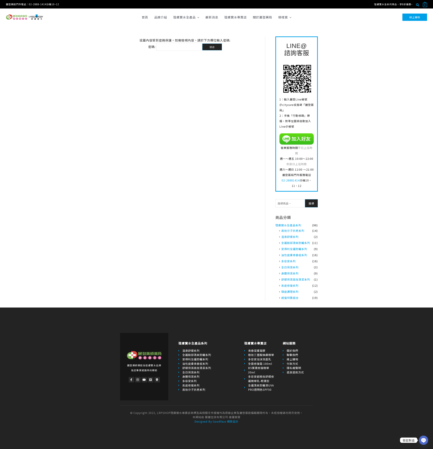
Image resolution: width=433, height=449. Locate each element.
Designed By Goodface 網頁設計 (216, 421)
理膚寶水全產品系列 (288, 225)
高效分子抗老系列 (292, 231)
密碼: (152, 46)
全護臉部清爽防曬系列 (295, 243)
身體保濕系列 (290, 273)
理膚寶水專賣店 (255, 343)
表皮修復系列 (290, 285)
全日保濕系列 (290, 267)
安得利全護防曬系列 (294, 249)
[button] (417, 5)
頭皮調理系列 (290, 292)
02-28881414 (291, 180)
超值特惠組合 (290, 298)
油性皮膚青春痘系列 (294, 255)
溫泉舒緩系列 (290, 237)
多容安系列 (288, 261)
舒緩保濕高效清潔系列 (295, 279)
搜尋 (311, 203)
